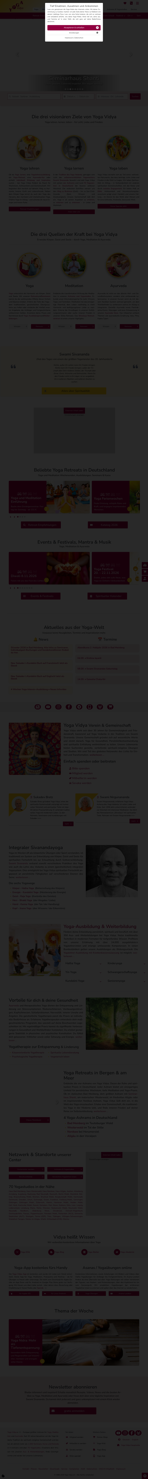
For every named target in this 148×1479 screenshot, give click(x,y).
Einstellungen (74, 33)
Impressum (69, 38)
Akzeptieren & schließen (74, 27)
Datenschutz (78, 38)
